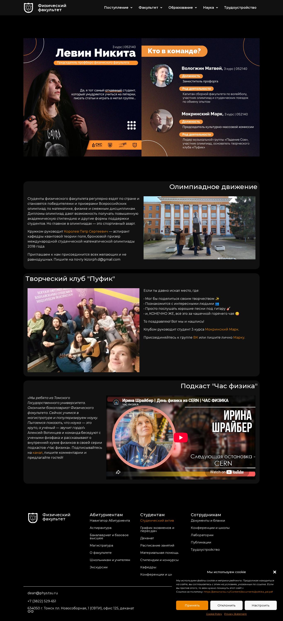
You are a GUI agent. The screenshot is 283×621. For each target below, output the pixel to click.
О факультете (101, 553)
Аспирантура (100, 528)
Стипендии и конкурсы (159, 560)
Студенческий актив (157, 520)
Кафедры (148, 567)
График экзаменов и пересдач (157, 529)
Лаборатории (202, 535)
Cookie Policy (214, 613)
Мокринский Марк (221, 329)
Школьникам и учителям (110, 560)
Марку (238, 337)
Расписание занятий (157, 545)
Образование (180, 8)
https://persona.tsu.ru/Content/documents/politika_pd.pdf (238, 591)
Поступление (116, 8)
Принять (192, 605)
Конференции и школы (159, 574)
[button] (275, 572)
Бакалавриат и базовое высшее (109, 536)
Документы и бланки (208, 520)
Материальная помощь (159, 553)
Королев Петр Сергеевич (86, 231)
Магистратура (101, 545)
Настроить (261, 605)
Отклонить (227, 605)
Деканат (147, 538)
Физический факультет (52, 7)
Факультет (148, 8)
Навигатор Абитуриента (110, 520)
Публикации (201, 542)
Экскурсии (99, 567)
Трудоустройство (240, 8)
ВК (195, 337)
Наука (208, 8)
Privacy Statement (235, 613)
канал (38, 453)
